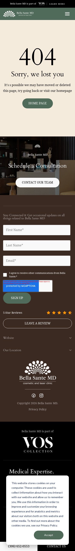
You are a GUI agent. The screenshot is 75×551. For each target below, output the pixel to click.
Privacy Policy (38, 409)
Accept (48, 535)
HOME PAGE (37, 103)
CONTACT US (56, 546)
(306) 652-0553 (18, 546)
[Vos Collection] (41, 3)
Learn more (57, 4)
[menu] (67, 13)
